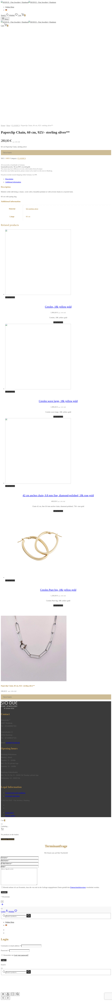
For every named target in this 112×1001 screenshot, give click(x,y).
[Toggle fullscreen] (12, 994)
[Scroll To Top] (2, 905)
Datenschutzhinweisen (78, 887)
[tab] (58, 179)
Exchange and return (12, 796)
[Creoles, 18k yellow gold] (38, 294)
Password (5, 950)
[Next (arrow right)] (8, 998)
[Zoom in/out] (17, 994)
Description (9, 179)
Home (3, 125)
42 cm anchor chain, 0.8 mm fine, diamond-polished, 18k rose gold (58, 495)
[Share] (8, 994)
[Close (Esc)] (3, 994)
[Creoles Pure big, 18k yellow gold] (38, 577)
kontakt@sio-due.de (13, 743)
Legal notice (9, 813)
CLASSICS (15, 125)
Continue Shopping (7, 839)
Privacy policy (10, 816)
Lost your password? (21, 955)
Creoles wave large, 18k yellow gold (58, 401)
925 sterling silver (32, 209)
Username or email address (11, 946)
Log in (4, 960)
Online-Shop (9, 7)
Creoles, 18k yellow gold (58, 306)
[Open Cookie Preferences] (17, 991)
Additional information (13, 182)
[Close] (2, 908)
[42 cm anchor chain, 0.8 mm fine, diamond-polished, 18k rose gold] (38, 483)
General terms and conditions (15, 793)
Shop (8, 125)
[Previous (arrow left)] (3, 998)
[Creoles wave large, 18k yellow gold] (38, 389)
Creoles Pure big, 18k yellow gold (58, 589)
